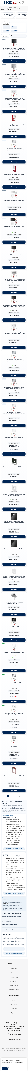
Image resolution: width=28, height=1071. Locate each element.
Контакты (14, 973)
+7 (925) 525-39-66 (15, 1034)
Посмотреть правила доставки (14, 949)
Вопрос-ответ (14, 995)
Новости (14, 968)
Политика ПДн (14, 977)
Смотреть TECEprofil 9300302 (14, 848)
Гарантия (14, 1013)
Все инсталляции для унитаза (6, 27)
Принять (10, 1068)
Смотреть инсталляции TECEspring (14, 893)
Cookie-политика (14, 985)
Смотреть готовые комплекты (14, 953)
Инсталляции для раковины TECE (22, 15)
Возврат (14, 1008)
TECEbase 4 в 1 (14, 27)
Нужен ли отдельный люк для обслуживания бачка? (9, 925)
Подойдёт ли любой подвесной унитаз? (12, 916)
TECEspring (6, 30)
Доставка (14, 1004)
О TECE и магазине (14, 964)
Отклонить (4, 1068)
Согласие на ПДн (14, 981)
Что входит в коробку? (7, 929)
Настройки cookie (14, 989)
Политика (4, 1065)
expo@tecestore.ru (15, 1039)
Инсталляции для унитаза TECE (8, 15)
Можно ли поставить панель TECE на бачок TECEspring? (11, 920)
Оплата (14, 1000)
